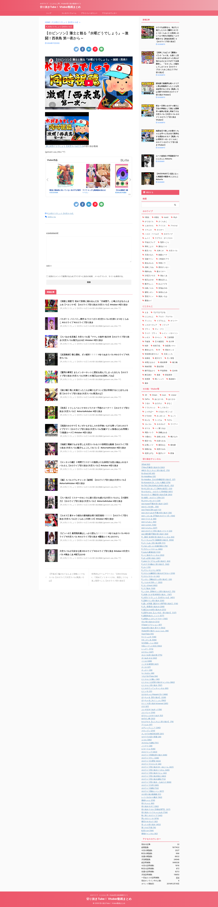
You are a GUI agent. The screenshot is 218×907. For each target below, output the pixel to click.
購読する (149, 192)
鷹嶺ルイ (148, 300)
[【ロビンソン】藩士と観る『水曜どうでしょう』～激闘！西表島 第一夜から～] (88, 49)
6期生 (156, 217)
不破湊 (147, 341)
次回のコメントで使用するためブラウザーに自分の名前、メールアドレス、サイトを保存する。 (87, 276)
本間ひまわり (150, 362)
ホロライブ (168, 234)
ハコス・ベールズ (152, 234)
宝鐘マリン (149, 259)
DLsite (124, 160)
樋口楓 (175, 362)
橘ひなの (174, 436)
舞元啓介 (148, 375)
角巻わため (162, 292)
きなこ (169, 403)
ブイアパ (174, 424)
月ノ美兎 (170, 358)
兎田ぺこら (164, 242)
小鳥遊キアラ (163, 259)
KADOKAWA (54, 192)
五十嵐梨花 (159, 341)
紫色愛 (173, 445)
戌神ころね (149, 267)
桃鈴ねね (148, 271)
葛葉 (158, 375)
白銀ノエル (149, 288)
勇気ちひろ (149, 350)
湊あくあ (163, 275)
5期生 (147, 217)
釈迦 (172, 453)
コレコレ (148, 424)
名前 (48, 266)
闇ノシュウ (159, 379)
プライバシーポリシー (89, 13)
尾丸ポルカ (149, 263)
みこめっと (161, 416)
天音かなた (149, 255)
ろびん (169, 420)
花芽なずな (149, 453)
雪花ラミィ (149, 296)
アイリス (162, 225)
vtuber (173, 395)
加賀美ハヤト (170, 346)
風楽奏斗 (172, 379)
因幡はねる (162, 432)
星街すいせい (163, 267)
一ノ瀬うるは (160, 428)
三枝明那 (170, 337)
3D (146, 395)
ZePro (147, 399)
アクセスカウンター (109, 13)
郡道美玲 (168, 375)
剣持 (146, 346)
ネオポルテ (161, 424)
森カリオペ (161, 271)
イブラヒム (161, 321)
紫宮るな (162, 445)
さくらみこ (162, 221)
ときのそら (149, 225)
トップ (48, 13)
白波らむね (161, 441)
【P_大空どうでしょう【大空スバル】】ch (64, 146)
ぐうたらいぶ (150, 407)
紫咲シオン (149, 292)
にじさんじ (149, 316)
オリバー (174, 321)
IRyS (175, 217)
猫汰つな (148, 441)
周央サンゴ (169, 350)
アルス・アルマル (165, 316)
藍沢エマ (162, 453)
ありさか (171, 399)
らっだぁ (158, 420)
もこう (173, 416)
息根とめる (161, 436)
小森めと (148, 436)
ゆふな (147, 420)
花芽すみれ (161, 449)
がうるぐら (149, 221)
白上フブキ (162, 284)
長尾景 (147, 379)
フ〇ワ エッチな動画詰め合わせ (94, 190)
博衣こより (149, 246)
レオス (147, 337)
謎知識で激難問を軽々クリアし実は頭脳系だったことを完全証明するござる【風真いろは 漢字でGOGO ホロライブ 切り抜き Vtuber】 (167, 89)
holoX (166, 217)
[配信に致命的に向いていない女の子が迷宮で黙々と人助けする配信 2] (65, 176)
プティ (147, 329)
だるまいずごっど (165, 411)
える (146, 312)
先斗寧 (171, 341)
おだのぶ (158, 403)
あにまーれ (159, 399)
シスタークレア (151, 325)
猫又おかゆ (149, 280)
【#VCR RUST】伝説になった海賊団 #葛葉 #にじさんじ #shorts (167, 176)
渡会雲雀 (160, 366)
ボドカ (147, 428)
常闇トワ (162, 263)
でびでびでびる (159, 312)
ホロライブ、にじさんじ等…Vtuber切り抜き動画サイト (109, 895)
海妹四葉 (148, 366)
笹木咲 (175, 371)
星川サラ (158, 358)
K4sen (154, 395)
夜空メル (148, 250)
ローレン (158, 337)
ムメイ (147, 238)
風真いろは (162, 296)
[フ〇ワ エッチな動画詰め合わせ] (98, 176)
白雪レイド (149, 445)
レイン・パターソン (170, 333)
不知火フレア (150, 242)
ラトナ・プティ (151, 333)
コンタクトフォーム (69, 13)
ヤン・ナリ (159, 329)
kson (164, 395)
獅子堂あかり (150, 371)
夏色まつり (162, 246)
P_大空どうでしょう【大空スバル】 (60, 213)
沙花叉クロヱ (150, 275)
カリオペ (160, 230)
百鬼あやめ (162, 288)
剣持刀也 (156, 346)
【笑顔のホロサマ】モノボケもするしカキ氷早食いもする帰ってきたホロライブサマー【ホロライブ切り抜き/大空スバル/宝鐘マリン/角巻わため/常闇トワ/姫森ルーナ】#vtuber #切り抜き (94, 429)
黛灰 (146, 383)
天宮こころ (168, 354)
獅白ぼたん (162, 280)
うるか (147, 403)
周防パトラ (149, 432)
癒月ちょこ (149, 284)
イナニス (148, 230)
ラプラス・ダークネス (164, 238)
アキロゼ (174, 225)
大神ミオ (160, 250)
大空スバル (52, 217)
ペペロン (85, 192)
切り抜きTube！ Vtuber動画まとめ (60, 6)
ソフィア (165, 325)
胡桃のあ (148, 449)
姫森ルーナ (162, 255)
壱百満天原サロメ (152, 354)
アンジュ (148, 321)
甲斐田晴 (163, 371)
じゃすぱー (149, 411)
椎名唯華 (163, 362)
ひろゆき (148, 416)
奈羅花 (147, 358)
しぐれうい (164, 407)
